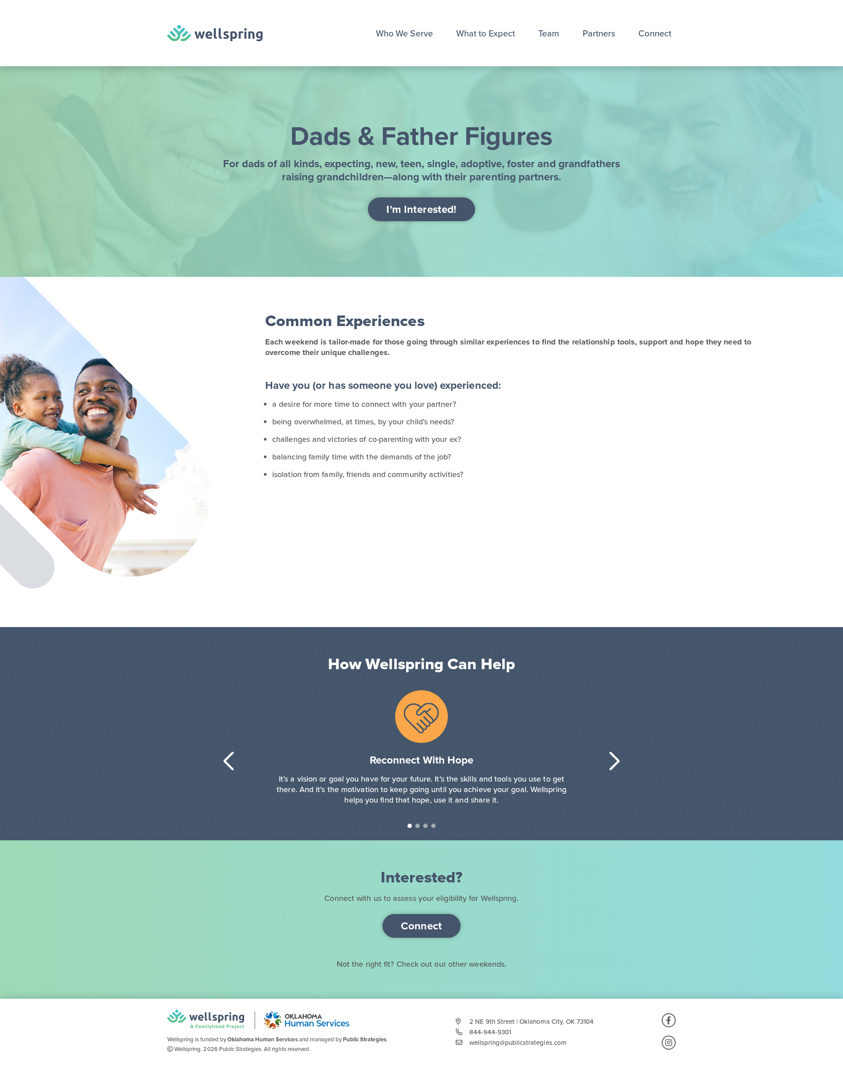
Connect (654, 33)
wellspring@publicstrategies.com (517, 1042)
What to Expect (485, 33)
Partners (599, 33)
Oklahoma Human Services (262, 1039)
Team (548, 33)
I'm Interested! (421, 209)
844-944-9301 (490, 1032)
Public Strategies (364, 1039)
